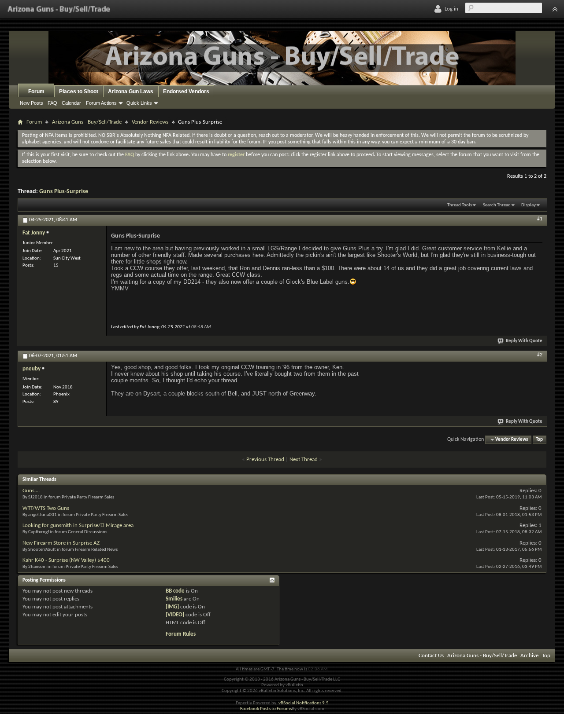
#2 (539, 355)
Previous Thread (265, 459)
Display (528, 205)
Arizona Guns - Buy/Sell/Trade (87, 122)
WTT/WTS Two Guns (45, 508)
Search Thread (497, 205)
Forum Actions (101, 103)
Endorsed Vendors (186, 91)
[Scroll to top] (554, 9)
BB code (175, 591)
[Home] (58, 9)
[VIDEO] (175, 615)
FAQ (52, 103)
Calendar (71, 103)
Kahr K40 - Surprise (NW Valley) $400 (66, 560)
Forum (36, 91)
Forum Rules (181, 634)
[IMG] (172, 607)
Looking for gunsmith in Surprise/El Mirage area (78, 525)
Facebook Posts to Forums (266, 709)
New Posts (31, 103)
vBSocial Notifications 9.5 (303, 703)
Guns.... (31, 491)
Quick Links (139, 103)
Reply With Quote (524, 341)
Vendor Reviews (150, 122)
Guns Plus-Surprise (63, 191)
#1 (539, 219)
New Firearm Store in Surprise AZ (61, 543)
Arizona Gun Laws (130, 91)
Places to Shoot (78, 91)
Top (539, 439)
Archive (529, 656)
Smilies (174, 599)
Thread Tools (459, 205)
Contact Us (431, 656)
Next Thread (303, 459)
